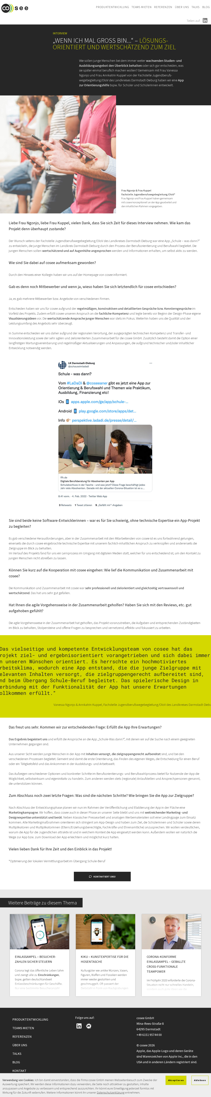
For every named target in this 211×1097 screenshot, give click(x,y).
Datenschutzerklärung (110, 1092)
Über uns (182, 7)
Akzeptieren (176, 1080)
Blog (206, 7)
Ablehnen (200, 1080)
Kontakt (19, 1071)
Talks (195, 7)
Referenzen (163, 7)
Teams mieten (141, 7)
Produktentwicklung (112, 7)
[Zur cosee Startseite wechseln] (14, 8)
